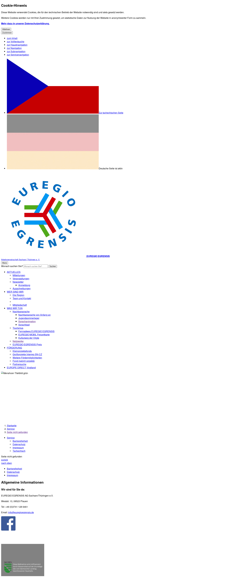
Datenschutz (19, 444)
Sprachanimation (27, 321)
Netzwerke (18, 341)
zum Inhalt (12, 38)
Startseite (12, 425)
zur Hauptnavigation (17, 44)
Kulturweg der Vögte (28, 337)
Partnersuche (19, 364)
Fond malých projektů (24, 361)
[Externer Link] (8, 523)
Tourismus (18, 328)
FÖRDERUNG (14, 347)
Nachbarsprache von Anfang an (34, 314)
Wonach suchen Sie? (12, 266)
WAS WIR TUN (15, 308)
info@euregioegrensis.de (21, 512)
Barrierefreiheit (20, 441)
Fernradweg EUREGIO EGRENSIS (36, 331)
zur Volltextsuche (15, 41)
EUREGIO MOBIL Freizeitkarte (34, 334)
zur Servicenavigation (18, 54)
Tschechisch (19, 451)
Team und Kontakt (22, 298)
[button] (22, 560)
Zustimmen (7, 33)
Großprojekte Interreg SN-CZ (27, 354)
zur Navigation (14, 48)
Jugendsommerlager (28, 318)
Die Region (18, 295)
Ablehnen (6, 29)
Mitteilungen (19, 275)
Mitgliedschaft (20, 305)
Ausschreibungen (22, 288)
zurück (4, 459)
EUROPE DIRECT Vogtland (21, 367)
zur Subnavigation (16, 51)
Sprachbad (24, 324)
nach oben (6, 463)
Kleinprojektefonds (22, 351)
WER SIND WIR (15, 291)
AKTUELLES (14, 272)
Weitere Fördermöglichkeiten (27, 357)
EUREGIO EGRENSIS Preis (27, 344)
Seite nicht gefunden (17, 432)
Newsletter (18, 281)
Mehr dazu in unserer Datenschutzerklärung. (25, 23)
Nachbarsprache (21, 311)
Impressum (18, 447)
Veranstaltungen (21, 278)
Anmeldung (24, 285)
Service (11, 428)
